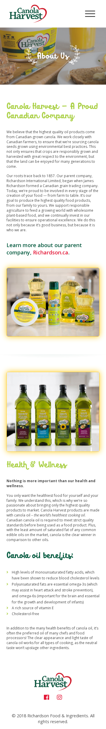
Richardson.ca (50, 252)
